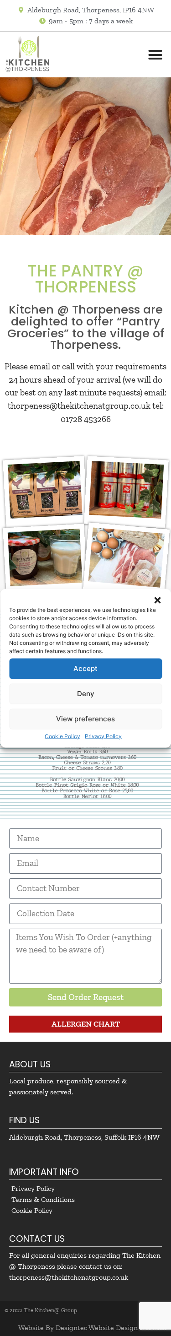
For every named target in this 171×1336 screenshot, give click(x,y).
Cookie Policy (62, 735)
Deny (85, 693)
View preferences (85, 718)
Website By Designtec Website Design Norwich (92, 1327)
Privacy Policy (103, 735)
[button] (157, 600)
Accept (85, 668)
